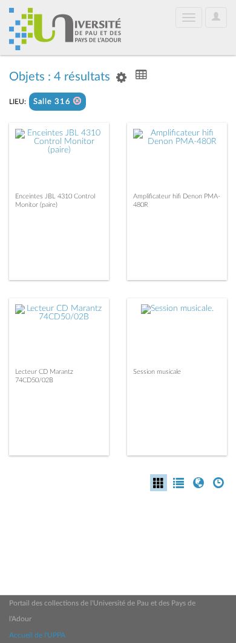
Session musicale (157, 371)
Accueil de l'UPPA (37, 635)
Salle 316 (53, 102)
